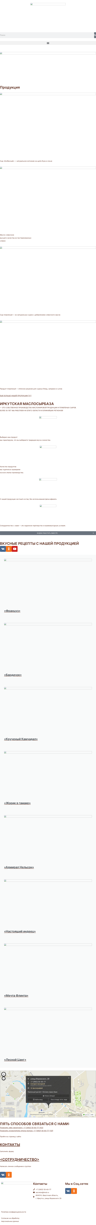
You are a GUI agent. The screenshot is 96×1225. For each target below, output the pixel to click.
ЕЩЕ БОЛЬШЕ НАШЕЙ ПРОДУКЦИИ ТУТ (15, 396)
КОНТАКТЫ (10, 1144)
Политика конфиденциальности (13, 1212)
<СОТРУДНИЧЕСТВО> (19, 1159)
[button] (48, 43)
